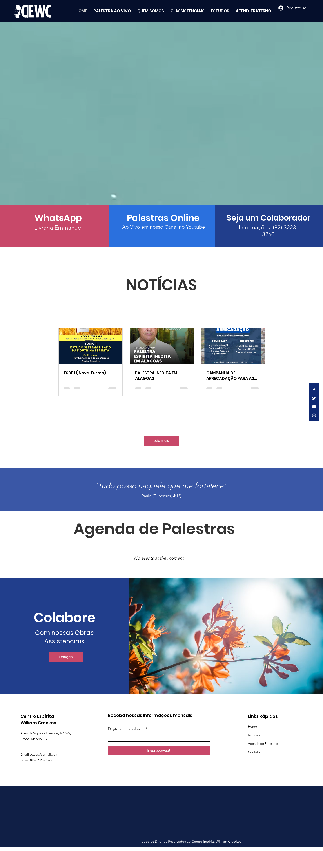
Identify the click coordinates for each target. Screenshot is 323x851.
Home (252, 726)
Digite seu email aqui (126, 729)
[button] (66, 657)
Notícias (254, 735)
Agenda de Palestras (263, 743)
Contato (254, 752)
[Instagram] (314, 415)
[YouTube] (314, 406)
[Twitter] (314, 398)
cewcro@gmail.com (44, 754)
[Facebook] (314, 389)
